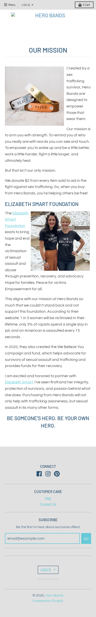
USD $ (25, 5)
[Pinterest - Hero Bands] (57, 474)
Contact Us (48, 504)
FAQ (48, 498)
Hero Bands (54, 595)
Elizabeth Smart (19, 382)
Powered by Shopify (48, 601)
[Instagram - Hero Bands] (48, 474)
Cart (86, 4)
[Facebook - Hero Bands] (39, 474)
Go (86, 538)
